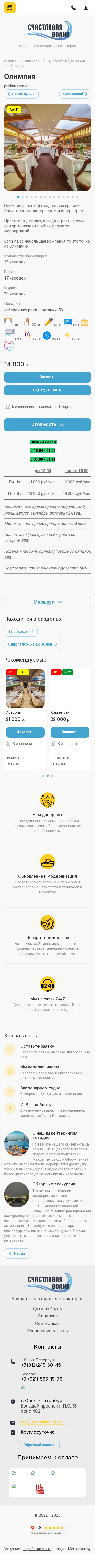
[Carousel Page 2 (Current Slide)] (48, 776)
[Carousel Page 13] (73, 197)
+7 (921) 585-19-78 (41, 1379)
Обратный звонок (38, 1445)
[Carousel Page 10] (59, 197)
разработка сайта (36, 1549)
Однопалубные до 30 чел (65, 61)
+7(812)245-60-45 (48, 390)
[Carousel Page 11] (64, 197)
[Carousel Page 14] (77, 197)
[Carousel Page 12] (68, 197)
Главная (10, 61)
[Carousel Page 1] (43, 776)
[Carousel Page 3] (27, 197)
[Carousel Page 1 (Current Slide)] (18, 197)
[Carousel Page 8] (50, 197)
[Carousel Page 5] (36, 197)
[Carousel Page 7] (45, 197)
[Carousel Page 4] (32, 197)
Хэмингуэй (60, 712)
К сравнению (23, 407)
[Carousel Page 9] (54, 197)
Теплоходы (31, 61)
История (13, 712)
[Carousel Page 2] (23, 197)
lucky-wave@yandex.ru (43, 1422)
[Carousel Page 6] (41, 197)
